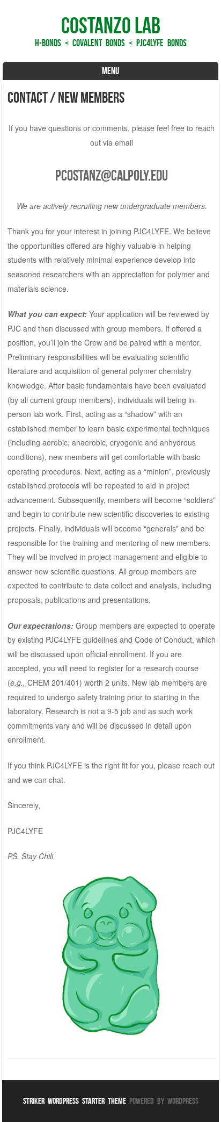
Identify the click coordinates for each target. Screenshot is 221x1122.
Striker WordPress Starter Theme (74, 1100)
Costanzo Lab (110, 25)
